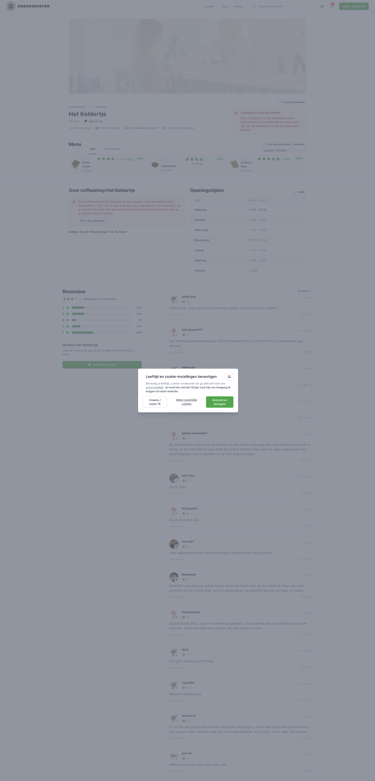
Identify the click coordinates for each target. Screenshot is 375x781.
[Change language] (229, 376)
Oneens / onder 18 (155, 402)
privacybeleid (154, 387)
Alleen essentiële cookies (186, 401)
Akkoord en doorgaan (219, 402)
